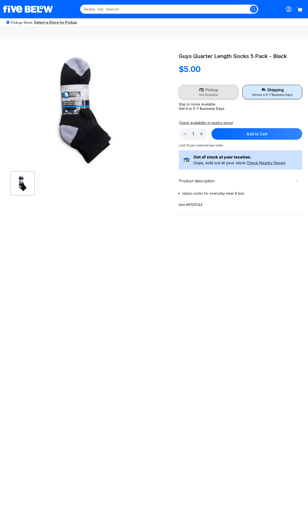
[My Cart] (299, 9)
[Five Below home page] (28, 9)
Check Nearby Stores (265, 163)
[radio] (209, 92)
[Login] (288, 9)
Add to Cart (256, 134)
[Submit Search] (253, 9)
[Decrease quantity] (185, 134)
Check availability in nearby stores (206, 123)
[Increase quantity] (201, 134)
